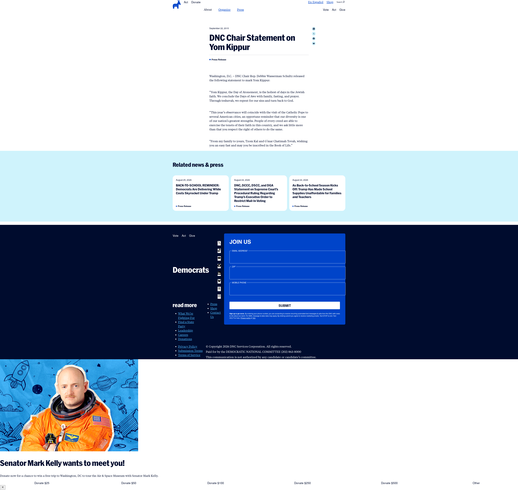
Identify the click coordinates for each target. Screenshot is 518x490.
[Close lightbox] (2, 487)
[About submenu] (213, 9)
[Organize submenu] (232, 9)
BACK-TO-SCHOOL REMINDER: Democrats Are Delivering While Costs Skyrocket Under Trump (198, 189)
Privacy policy (246, 318)
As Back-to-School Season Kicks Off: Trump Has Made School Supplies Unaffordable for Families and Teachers (316, 191)
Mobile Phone (239, 282)
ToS (254, 318)
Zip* (234, 267)
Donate (196, 2)
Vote (326, 10)
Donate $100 (215, 483)
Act (186, 2)
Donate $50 (128, 483)
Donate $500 (389, 483)
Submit (285, 305)
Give (342, 10)
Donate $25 (41, 483)
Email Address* (240, 251)
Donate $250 (302, 483)
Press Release (219, 59)
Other (476, 483)
